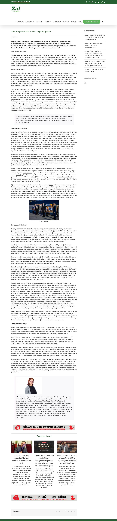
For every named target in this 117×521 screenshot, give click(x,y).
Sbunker (63, 120)
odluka (29, 161)
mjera (61, 297)
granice (71, 75)
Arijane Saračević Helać (64, 177)
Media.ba (18, 267)
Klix (46, 239)
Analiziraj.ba (41, 120)
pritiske (33, 177)
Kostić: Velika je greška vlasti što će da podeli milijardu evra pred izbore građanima (95, 37)
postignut (14, 297)
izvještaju (18, 312)
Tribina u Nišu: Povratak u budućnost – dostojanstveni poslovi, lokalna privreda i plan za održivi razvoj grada (44, 460)
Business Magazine (34, 299)
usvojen (19, 343)
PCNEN (19, 122)
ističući (51, 185)
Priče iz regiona (45, 116)
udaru (61, 189)
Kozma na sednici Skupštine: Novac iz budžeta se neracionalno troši (93, 45)
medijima (21, 147)
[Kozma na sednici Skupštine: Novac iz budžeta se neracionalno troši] (21, 447)
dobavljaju (19, 175)
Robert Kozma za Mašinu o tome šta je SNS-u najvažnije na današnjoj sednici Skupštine (95, 63)
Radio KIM (52, 120)
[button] (102, 21)
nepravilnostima (27, 173)
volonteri (55, 157)
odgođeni (64, 337)
